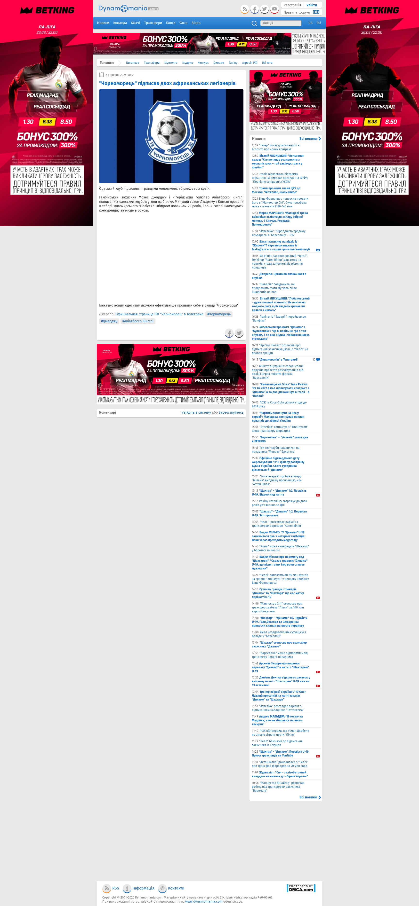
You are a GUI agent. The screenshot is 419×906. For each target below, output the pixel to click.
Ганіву (233, 62)
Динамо (219, 62)
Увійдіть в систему (196, 412)
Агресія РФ (249, 62)
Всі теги (267, 62)
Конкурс (203, 62)
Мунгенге (170, 62)
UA (310, 23)
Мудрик (187, 62)
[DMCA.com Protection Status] (301, 891)
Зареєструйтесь (231, 412)
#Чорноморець (219, 314)
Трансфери (152, 62)
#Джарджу (109, 321)
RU (319, 23)
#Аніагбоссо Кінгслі (137, 321)
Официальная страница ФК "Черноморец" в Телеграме (159, 314)
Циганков (132, 62)
